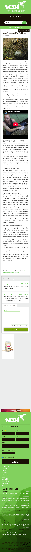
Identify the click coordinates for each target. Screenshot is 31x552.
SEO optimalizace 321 (18, 549)
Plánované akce (5, 481)
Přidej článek (5, 475)
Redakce (4, 471)
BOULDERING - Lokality (24, 30)
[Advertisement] (7, 384)
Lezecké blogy (5, 483)
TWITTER (20, 27)
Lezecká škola (5, 479)
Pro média (4, 473)
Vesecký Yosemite (14, 272)
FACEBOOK (14, 27)
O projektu (4, 468)
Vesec (26, 270)
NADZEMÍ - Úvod (5, 466)
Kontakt (3, 485)
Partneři (3, 548)
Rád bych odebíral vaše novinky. (10, 457)
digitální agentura (17, 548)
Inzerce (3, 477)
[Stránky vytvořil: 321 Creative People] (25, 545)
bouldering (6, 272)
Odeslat (15, 329)
